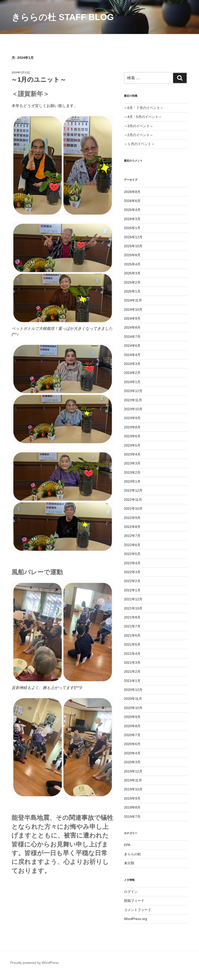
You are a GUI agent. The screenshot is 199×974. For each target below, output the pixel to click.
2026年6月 (132, 201)
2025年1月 (132, 291)
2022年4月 (132, 563)
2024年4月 (132, 355)
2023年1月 (132, 481)
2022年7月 (132, 536)
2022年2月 (132, 581)
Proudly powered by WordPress (34, 963)
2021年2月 (132, 671)
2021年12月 (133, 599)
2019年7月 (132, 817)
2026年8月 (132, 192)
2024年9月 (132, 318)
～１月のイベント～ (139, 144)
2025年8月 (132, 255)
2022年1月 (132, 590)
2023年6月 (132, 436)
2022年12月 (133, 490)
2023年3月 (132, 463)
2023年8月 (132, 427)
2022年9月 (132, 518)
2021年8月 (132, 617)
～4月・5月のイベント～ (143, 117)
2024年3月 (132, 364)
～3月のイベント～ (138, 126)
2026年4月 (132, 210)
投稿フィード (134, 901)
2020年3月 (132, 762)
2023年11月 (133, 400)
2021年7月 (132, 626)
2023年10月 (133, 409)
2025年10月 (133, 246)
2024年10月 (133, 309)
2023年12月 (133, 391)
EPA (127, 845)
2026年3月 (132, 219)
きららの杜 (132, 854)
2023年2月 (132, 472)
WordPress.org (135, 919)
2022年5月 (132, 554)
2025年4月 (132, 264)
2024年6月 (132, 346)
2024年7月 (132, 337)
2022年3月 (132, 572)
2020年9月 (132, 717)
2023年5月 (132, 445)
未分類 (129, 863)
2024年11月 (133, 300)
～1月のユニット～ (38, 79)
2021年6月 (132, 635)
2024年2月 (132, 373)
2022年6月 (132, 545)
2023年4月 (132, 454)
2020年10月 (133, 708)
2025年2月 (132, 282)
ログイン (131, 892)
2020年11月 (133, 699)
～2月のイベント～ (138, 135)
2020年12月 (133, 690)
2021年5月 (132, 644)
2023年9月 (132, 418)
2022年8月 (132, 527)
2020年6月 (132, 744)
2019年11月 (133, 780)
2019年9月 (132, 798)
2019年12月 (133, 771)
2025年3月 (132, 273)
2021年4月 (132, 654)
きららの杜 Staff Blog (63, 17)
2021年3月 (132, 663)
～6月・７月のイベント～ (143, 108)
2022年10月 (133, 508)
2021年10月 (133, 608)
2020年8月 (132, 726)
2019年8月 (132, 807)
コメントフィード (137, 910)
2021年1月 (132, 681)
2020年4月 (132, 753)
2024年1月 (132, 382)
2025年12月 (133, 237)
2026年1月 (132, 228)
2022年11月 (133, 500)
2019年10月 (133, 789)
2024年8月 (132, 327)
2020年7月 (132, 735)
